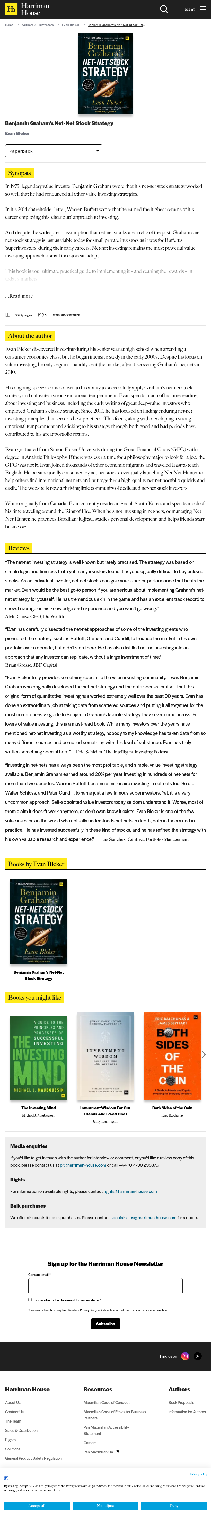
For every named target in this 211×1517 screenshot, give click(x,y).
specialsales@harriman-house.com (144, 1217)
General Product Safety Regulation (33, 1458)
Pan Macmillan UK (98, 1451)
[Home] (27, 9)
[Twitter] (198, 1356)
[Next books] (204, 1054)
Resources (98, 1389)
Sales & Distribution (21, 1430)
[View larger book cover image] (105, 73)
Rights (10, 1439)
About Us (13, 1402)
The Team (13, 1421)
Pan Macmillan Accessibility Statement (106, 1430)
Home (9, 25)
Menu (190, 9)
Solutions (12, 1448)
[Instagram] (185, 1356)
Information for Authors (187, 1411)
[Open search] (164, 9)
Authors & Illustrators (38, 25)
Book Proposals (181, 1402)
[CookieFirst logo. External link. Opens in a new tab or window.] (6, 1478)
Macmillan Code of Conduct (107, 1402)
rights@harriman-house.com (130, 1191)
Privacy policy (198, 1474)
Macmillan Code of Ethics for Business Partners (115, 1414)
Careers (90, 1442)
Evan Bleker (71, 25)
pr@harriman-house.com (83, 1165)
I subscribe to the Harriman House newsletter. (67, 1299)
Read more (21, 296)
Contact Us (14, 1411)
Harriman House (27, 1389)
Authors (179, 1389)
